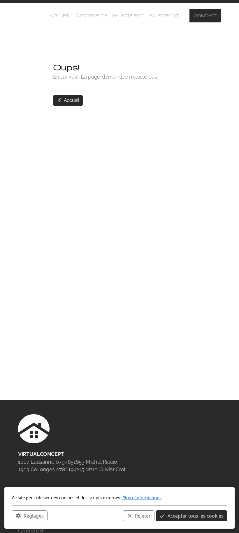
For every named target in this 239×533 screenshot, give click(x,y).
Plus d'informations (141, 497)
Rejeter (143, 516)
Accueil (71, 100)
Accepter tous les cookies (196, 516)
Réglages (34, 516)
